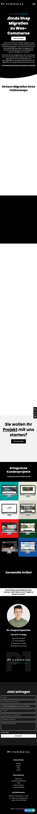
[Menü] (34, 4)
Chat (29, 810)
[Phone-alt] (35, 409)
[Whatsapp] (35, 413)
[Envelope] (35, 416)
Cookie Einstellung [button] (18, 787)
